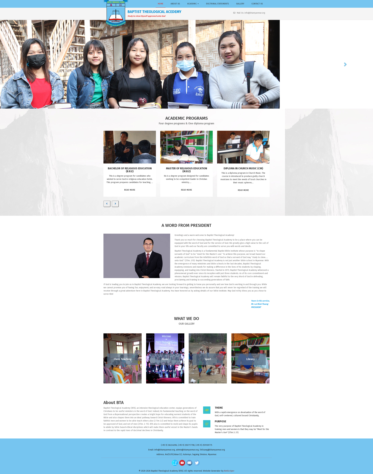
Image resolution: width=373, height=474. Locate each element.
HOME (160, 3)
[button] (28, 64)
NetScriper (229, 471)
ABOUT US (175, 3)
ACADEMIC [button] (192, 3)
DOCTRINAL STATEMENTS (217, 3)
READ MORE (129, 190)
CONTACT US (257, 3)
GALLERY (240, 3)
